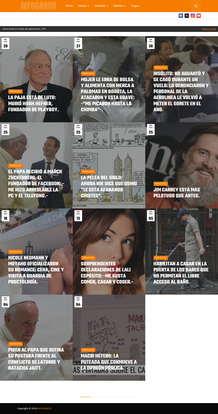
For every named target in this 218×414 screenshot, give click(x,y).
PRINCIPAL (15, 91)
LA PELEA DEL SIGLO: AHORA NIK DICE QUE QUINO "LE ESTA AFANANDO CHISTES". (109, 187)
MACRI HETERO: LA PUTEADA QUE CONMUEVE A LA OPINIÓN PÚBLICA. (109, 362)
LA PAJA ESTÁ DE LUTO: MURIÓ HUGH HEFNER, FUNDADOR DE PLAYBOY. (33, 104)
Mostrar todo (209, 29)
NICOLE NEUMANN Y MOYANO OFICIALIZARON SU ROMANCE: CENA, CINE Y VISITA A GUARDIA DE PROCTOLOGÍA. (36, 270)
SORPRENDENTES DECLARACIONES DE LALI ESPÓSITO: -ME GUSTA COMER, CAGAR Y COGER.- (107, 273)
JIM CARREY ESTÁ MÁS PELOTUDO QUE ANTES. (176, 193)
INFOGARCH (44, 408)
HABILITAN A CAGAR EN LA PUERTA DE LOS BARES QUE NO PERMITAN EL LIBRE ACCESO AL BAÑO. (180, 273)
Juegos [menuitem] (135, 6)
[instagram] (193, 15)
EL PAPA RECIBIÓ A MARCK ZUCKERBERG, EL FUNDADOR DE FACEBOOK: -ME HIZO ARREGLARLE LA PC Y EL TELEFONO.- (36, 184)
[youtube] (199, 15)
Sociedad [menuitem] (100, 6)
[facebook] (181, 15)
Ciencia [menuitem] (82, 6)
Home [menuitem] (69, 6)
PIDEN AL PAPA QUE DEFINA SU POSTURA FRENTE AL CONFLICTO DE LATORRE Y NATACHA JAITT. (36, 359)
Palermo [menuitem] (118, 6)
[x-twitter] (187, 15)
